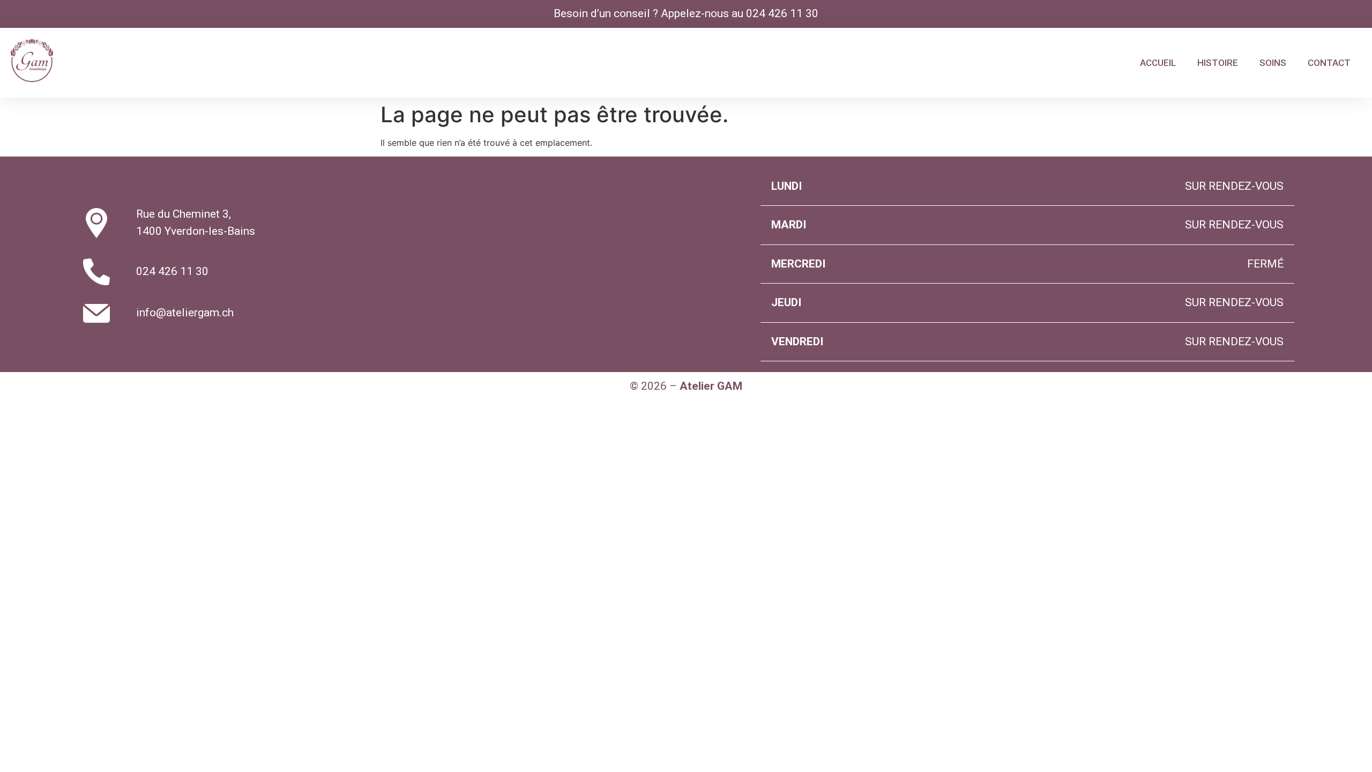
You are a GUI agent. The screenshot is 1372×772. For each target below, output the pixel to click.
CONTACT (1329, 62)
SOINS (1272, 62)
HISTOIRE (1217, 62)
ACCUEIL (1158, 62)
